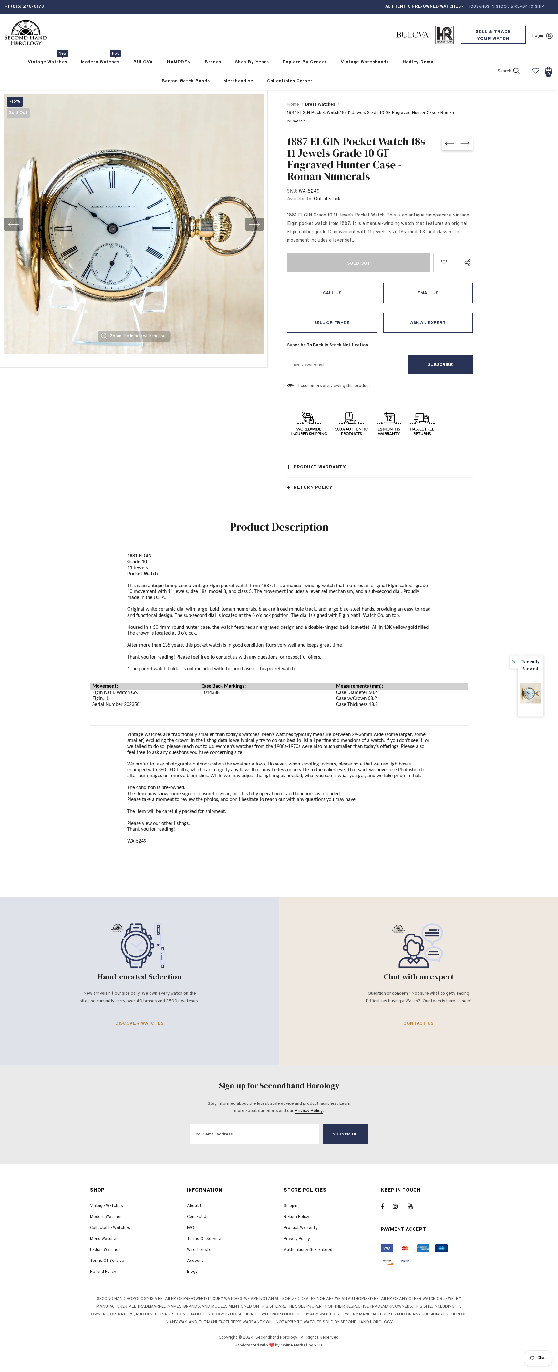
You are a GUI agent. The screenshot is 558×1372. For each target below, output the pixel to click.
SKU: (292, 191)
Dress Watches (320, 104)
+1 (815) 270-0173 (24, 6)
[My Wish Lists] (536, 73)
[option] (134, 224)
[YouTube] (413, 1206)
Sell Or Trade (332, 323)
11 (298, 386)
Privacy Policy (308, 1110)
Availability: (300, 199)
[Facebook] (386, 1206)
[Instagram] (398, 1206)
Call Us (332, 293)
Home (293, 104)
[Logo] (26, 33)
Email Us (428, 293)
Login (537, 35)
